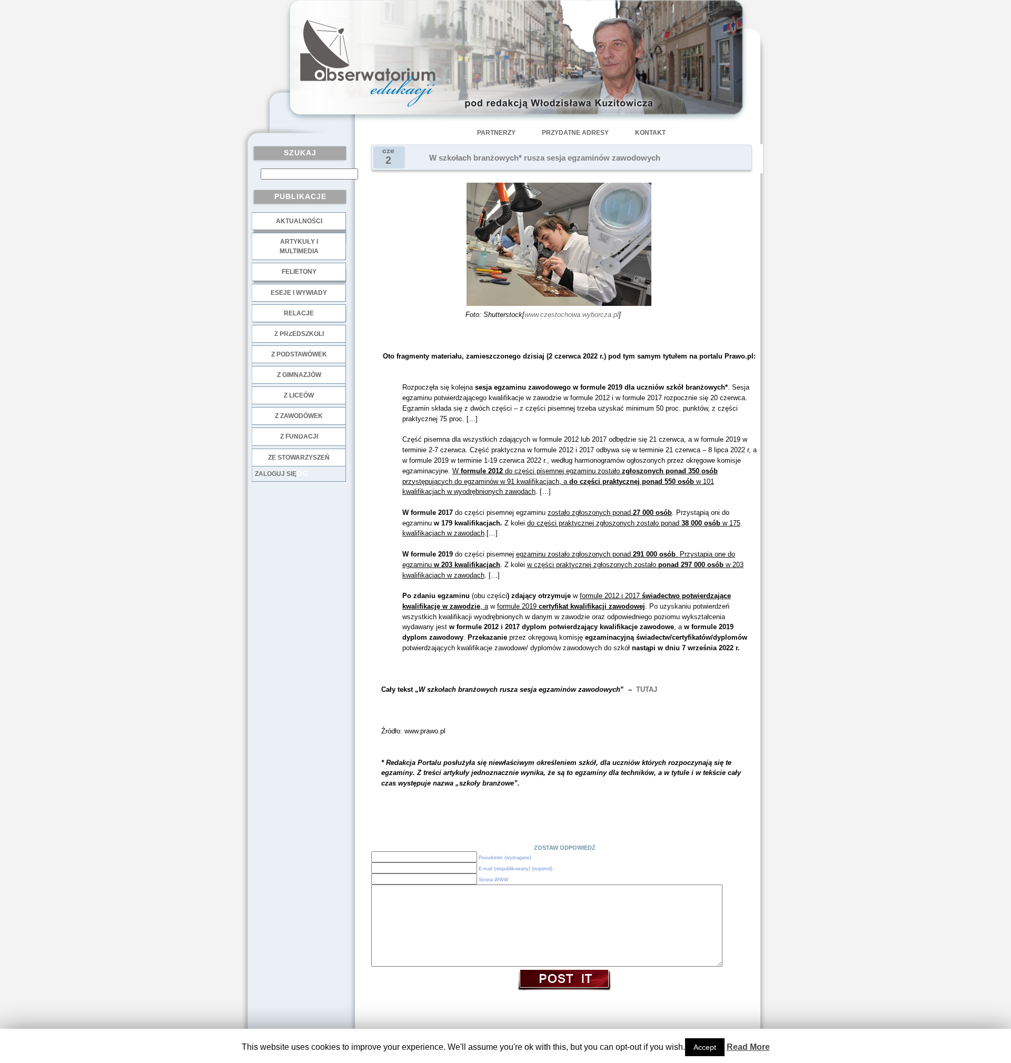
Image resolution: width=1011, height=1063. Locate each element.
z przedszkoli (299, 333)
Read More (748, 1046)
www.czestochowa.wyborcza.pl (571, 315)
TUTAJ (646, 689)
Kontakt (650, 132)
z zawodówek (299, 416)
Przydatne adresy (575, 132)
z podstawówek (299, 354)
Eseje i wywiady (299, 292)
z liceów (299, 395)
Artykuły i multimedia (299, 246)
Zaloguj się (275, 474)
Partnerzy (496, 132)
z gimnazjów (299, 375)
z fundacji (299, 436)
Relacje (299, 313)
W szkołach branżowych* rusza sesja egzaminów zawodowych (544, 158)
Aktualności (299, 221)
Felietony (299, 271)
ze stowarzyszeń (299, 457)
